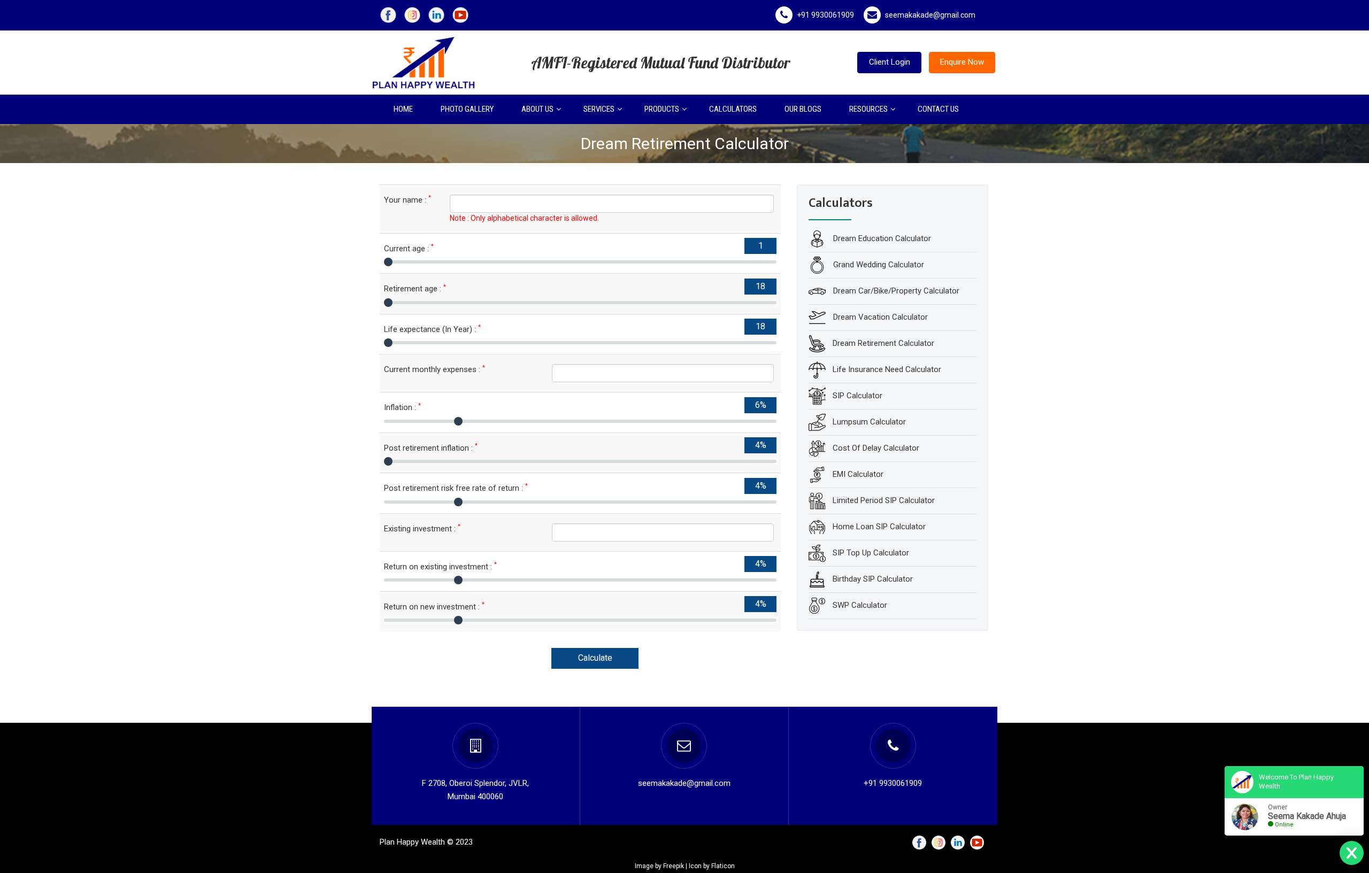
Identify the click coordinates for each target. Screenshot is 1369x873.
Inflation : (402, 407)
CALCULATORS (733, 109)
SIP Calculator (857, 395)
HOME (403, 109)
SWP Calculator (860, 605)
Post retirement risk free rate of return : (456, 488)
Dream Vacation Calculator (879, 317)
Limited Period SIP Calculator (884, 500)
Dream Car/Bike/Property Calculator (895, 291)
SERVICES (598, 109)
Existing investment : (422, 528)
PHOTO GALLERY (467, 109)
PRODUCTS (661, 109)
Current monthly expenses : (434, 369)
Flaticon (723, 866)
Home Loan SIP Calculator (879, 526)
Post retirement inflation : (431, 448)
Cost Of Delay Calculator (876, 448)
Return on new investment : (434, 606)
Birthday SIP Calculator (873, 579)
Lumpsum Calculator (869, 422)
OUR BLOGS (803, 109)
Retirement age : (415, 288)
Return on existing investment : (440, 566)
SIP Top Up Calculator (871, 553)
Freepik (673, 866)
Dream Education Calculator (881, 238)
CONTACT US (938, 109)
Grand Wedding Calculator (877, 264)
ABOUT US (537, 109)
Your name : (407, 200)
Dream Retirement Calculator (883, 343)
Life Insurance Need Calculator (887, 369)
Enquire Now (962, 62)
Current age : (409, 248)
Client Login (889, 62)
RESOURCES (868, 109)
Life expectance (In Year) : (432, 329)
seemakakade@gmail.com (930, 15)
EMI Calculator (858, 474)
